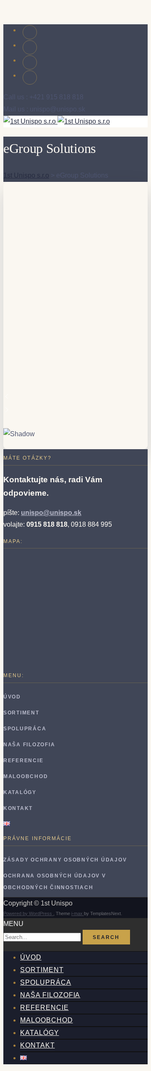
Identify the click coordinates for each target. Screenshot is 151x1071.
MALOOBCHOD (25, 776)
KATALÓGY (19, 792)
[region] (75, 315)
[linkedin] (30, 77)
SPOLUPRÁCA (24, 729)
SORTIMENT (21, 713)
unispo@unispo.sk (51, 512)
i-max (77, 913)
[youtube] (30, 47)
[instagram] (30, 62)
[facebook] (30, 32)
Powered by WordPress (28, 913)
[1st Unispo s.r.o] (56, 121)
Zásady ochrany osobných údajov (65, 860)
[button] (75, 396)
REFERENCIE (23, 760)
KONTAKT (18, 808)
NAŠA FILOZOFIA (29, 745)
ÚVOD (12, 697)
